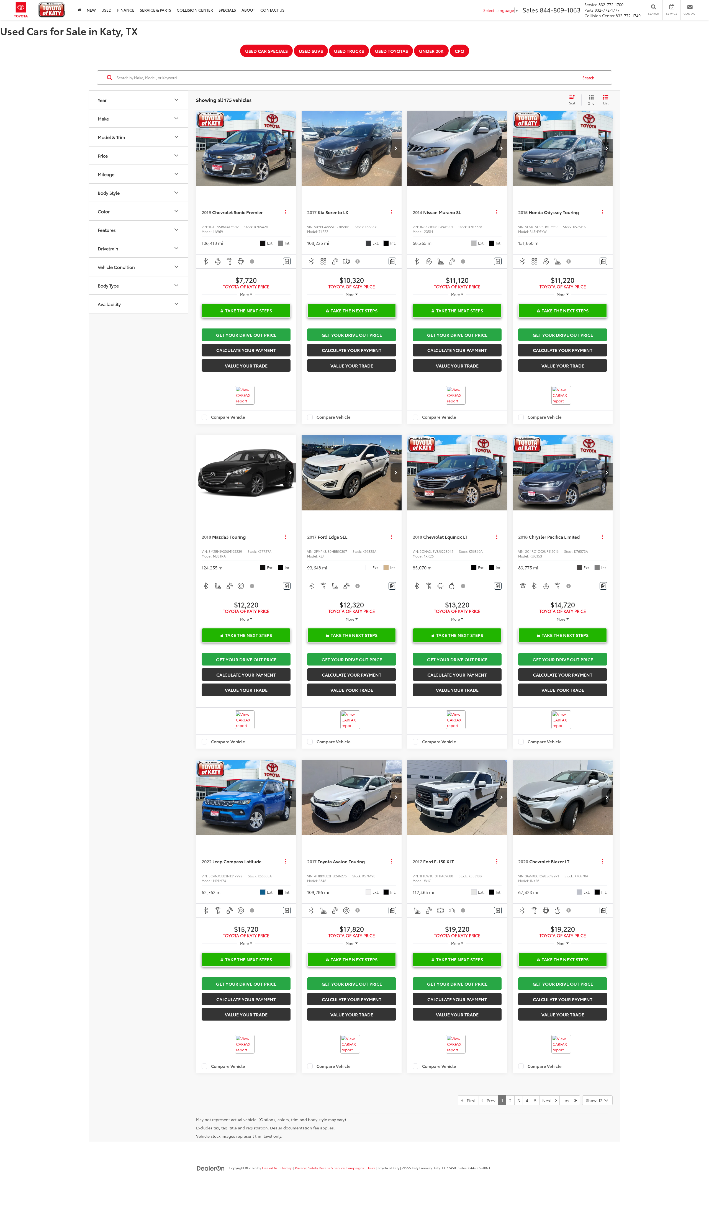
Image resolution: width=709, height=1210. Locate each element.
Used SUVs (311, 51)
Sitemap (285, 1167)
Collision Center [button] (195, 10)
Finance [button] (125, 10)
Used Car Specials (266, 51)
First (469, 1100)
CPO (459, 51)
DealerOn (269, 1167)
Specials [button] (227, 10)
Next (548, 1100)
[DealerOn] (211, 1167)
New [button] (91, 10)
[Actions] (286, 212)
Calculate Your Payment (246, 350)
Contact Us (272, 10)
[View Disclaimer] (252, 261)
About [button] (248, 10)
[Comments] (287, 261)
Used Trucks (349, 51)
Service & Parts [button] (155, 10)
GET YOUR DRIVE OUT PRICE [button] (246, 335)
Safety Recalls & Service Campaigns (336, 1167)
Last (568, 1100)
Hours (371, 1167)
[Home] (79, 10)
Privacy (300, 1167)
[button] (290, 148)
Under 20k (431, 51)
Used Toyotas (391, 51)
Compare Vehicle (228, 417)
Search (588, 77)
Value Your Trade (246, 365)
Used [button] (106, 10)
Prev (489, 1100)
